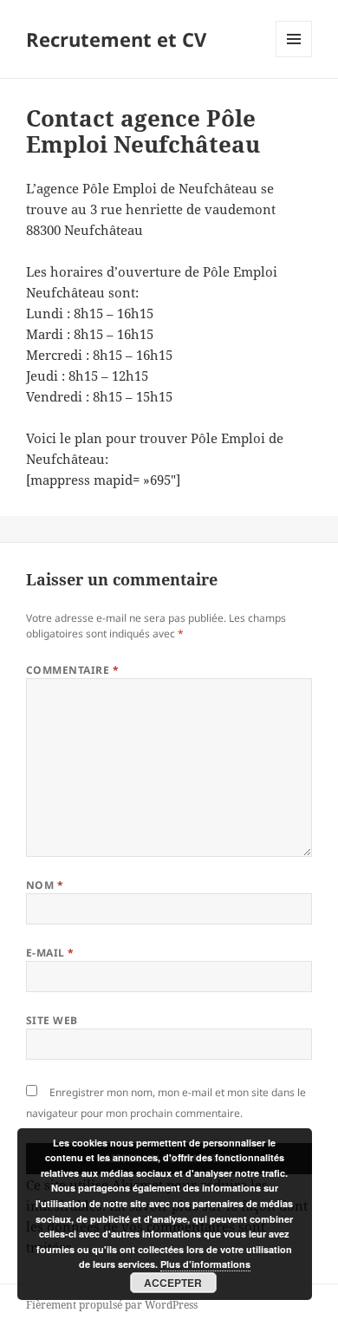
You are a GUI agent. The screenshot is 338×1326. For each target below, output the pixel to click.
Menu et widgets (294, 56)
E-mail (50, 952)
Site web (52, 1020)
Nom (44, 885)
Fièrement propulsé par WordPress (112, 1304)
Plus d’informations (205, 1263)
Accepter (173, 1282)
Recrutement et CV (116, 39)
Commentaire (72, 670)
